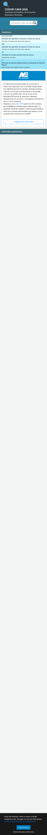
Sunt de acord (23, 827)
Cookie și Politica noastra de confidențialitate (20, 821)
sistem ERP (19, 104)
